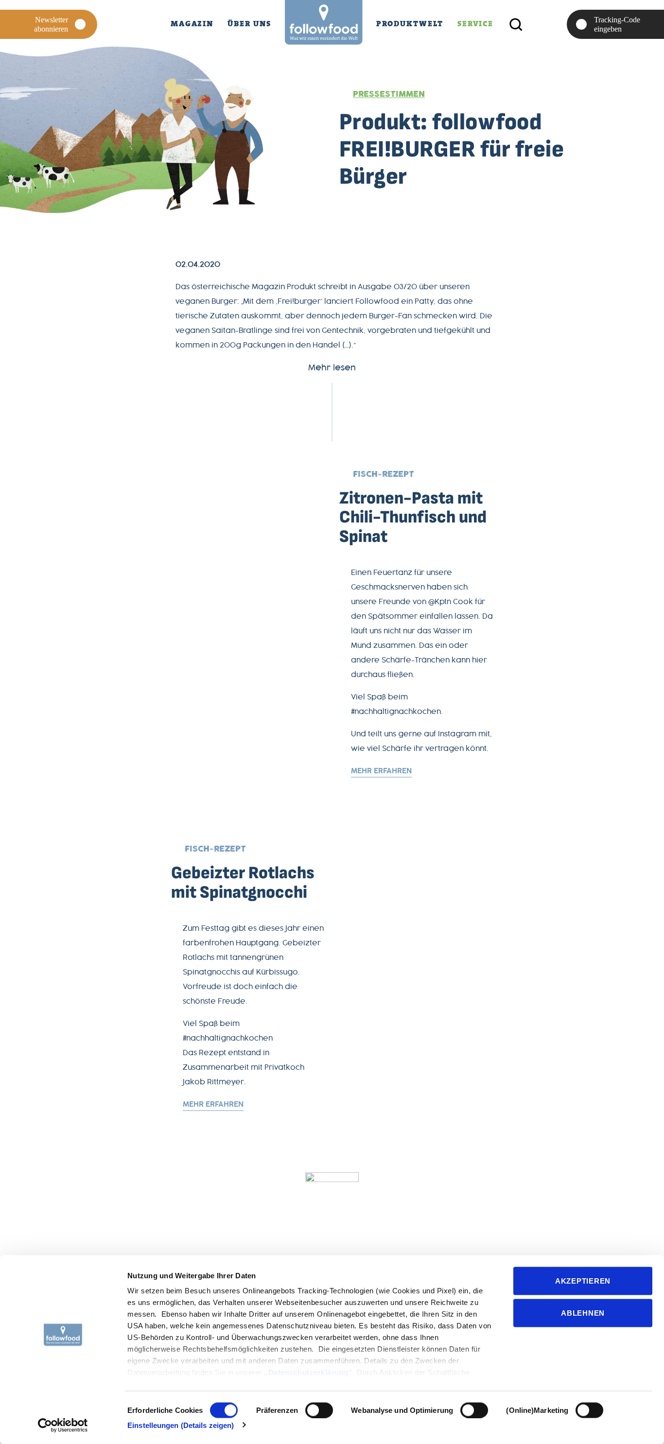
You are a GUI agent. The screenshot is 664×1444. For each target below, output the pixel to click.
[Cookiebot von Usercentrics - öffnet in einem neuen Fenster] (62, 1425)
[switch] (319, 1410)
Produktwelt (409, 23)
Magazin (192, 23)
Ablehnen (583, 1312)
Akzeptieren (583, 1281)
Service (475, 23)
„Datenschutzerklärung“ (308, 1372)
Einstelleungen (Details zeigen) (180, 1425)
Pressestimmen (389, 94)
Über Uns (249, 23)
